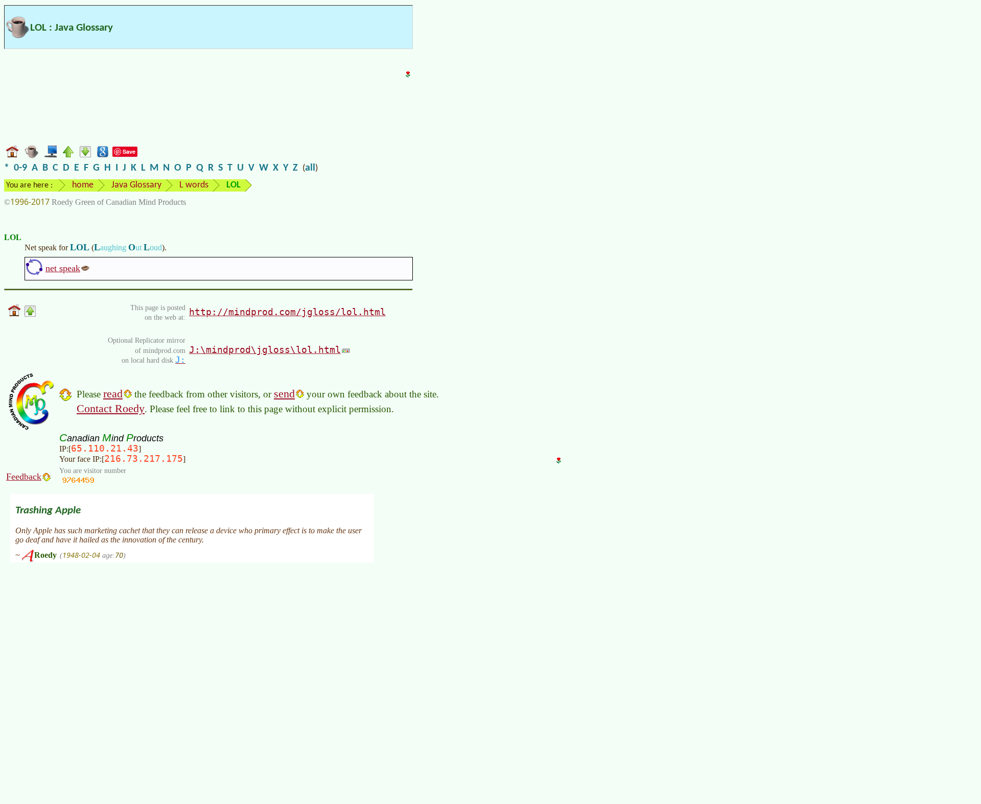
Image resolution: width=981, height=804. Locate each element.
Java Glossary (136, 185)
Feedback (23, 476)
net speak (62, 268)
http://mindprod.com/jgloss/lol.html (287, 311)
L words (193, 185)
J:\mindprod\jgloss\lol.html (265, 349)
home (83, 185)
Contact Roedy (111, 408)
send (284, 393)
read (113, 393)
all (310, 168)
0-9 (20, 168)
